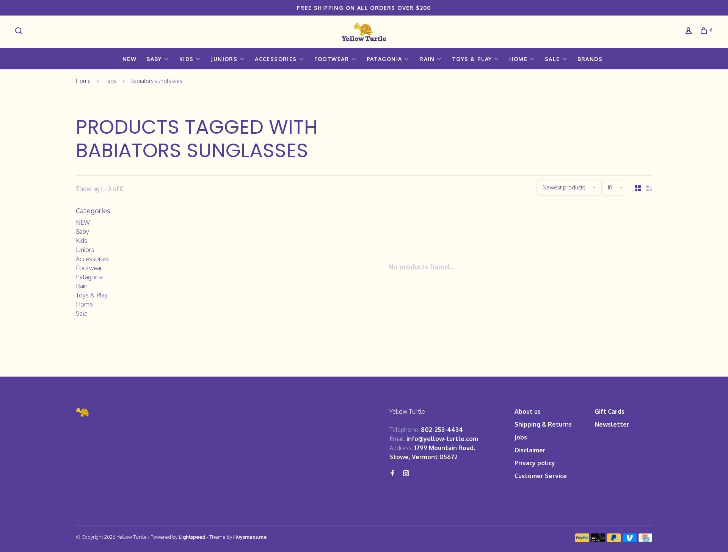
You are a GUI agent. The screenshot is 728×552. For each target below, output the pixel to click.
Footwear (331, 59)
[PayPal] (582, 540)
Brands (589, 59)
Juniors (224, 59)
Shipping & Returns (543, 424)
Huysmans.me (250, 537)
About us (528, 411)
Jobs (521, 437)
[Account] (689, 31)
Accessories (276, 59)
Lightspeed (192, 537)
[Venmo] (630, 540)
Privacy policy (535, 463)
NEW (129, 59)
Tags (110, 81)
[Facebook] (392, 473)
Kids (186, 59)
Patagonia (384, 59)
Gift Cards (609, 411)
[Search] (19, 31)
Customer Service (541, 476)
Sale (552, 59)
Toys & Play (472, 59)
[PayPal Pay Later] (614, 540)
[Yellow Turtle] (83, 412)
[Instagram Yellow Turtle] (406, 473)
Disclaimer (530, 450)
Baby (154, 59)
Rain (427, 59)
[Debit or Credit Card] (598, 540)
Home (518, 59)
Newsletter (612, 424)
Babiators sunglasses (156, 81)
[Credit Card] (645, 540)
